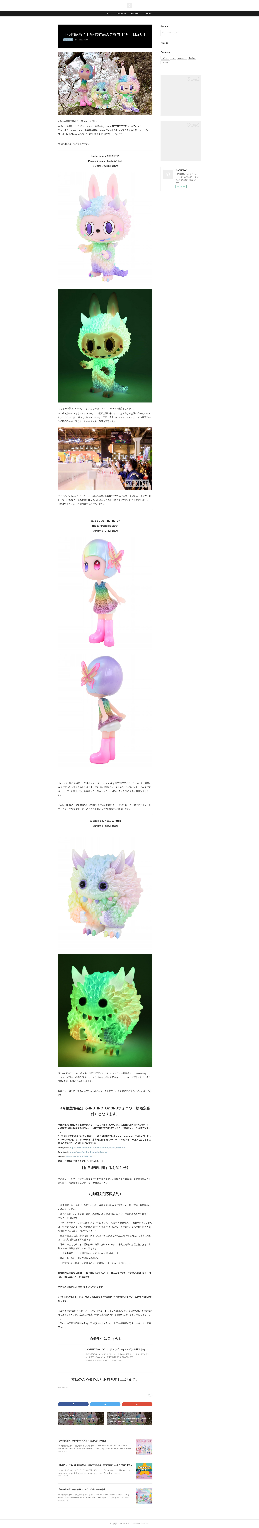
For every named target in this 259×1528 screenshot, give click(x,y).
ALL (109, 14)
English (135, 14)
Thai (172, 58)
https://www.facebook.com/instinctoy (88, 1152)
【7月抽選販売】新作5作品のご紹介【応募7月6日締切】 (82, 1489)
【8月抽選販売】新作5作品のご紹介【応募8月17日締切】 (82, 1440)
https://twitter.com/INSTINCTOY (82, 1156)
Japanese (121, 14)
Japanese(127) (62, 1387)
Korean (164, 58)
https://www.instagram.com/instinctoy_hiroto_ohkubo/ (97, 1147)
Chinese (148, 14)
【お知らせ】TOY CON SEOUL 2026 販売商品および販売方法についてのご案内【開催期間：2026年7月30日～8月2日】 (109, 1465)
